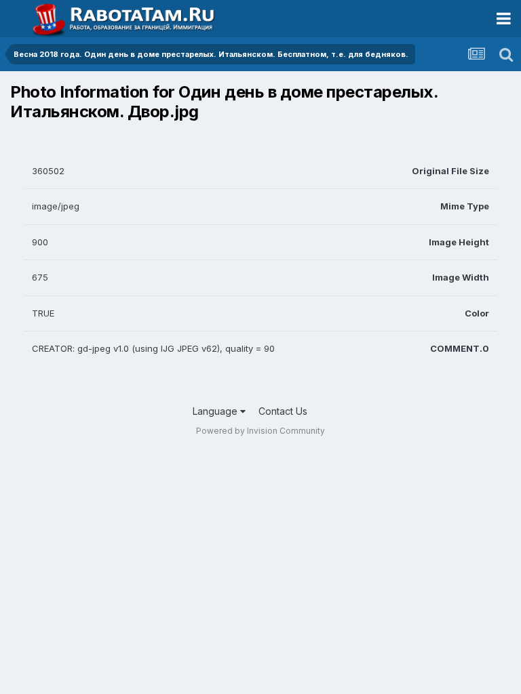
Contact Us (282, 411)
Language (216, 411)
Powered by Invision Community (260, 431)
